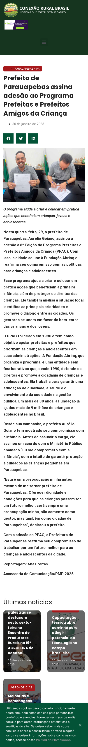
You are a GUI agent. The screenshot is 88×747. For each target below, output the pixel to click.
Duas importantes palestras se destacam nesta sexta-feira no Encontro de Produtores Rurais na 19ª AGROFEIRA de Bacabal (20, 627)
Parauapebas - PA (27, 69)
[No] (80, 726)
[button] (44, 42)
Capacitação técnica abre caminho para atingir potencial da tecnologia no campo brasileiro (65, 635)
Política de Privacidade (53, 740)
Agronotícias (21, 687)
